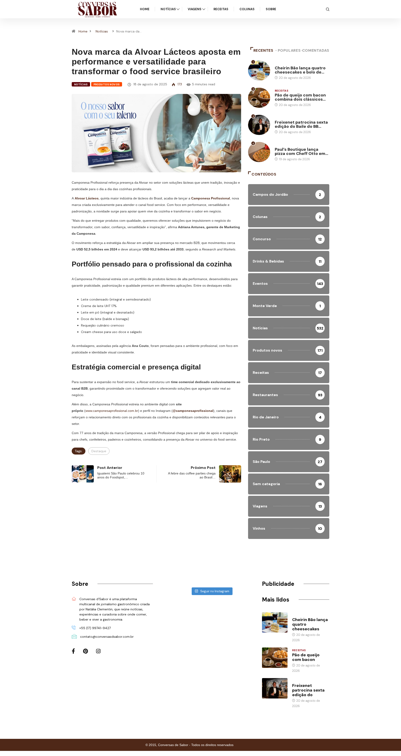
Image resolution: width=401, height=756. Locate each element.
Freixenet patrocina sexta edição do (308, 690)
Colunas (247, 9)
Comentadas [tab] (315, 50)
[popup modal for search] (327, 9)
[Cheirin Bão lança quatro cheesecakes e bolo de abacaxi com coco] (275, 622)
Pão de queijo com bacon (306, 657)
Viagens (194, 9)
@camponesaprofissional (193, 411)
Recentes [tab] (263, 50)
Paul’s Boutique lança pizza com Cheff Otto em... (301, 151)
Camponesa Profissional (210, 198)
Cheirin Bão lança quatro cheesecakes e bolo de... (300, 70)
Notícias (168, 9)
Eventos (281, 117)
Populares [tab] (289, 50)
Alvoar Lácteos (87, 198)
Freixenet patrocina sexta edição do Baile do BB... (301, 124)
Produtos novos (107, 84)
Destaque (98, 451)
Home (144, 9)
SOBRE (271, 9)
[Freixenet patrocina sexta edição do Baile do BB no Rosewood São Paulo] (275, 688)
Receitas (220, 9)
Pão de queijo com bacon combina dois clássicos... (300, 97)
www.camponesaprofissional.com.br (111, 411)
